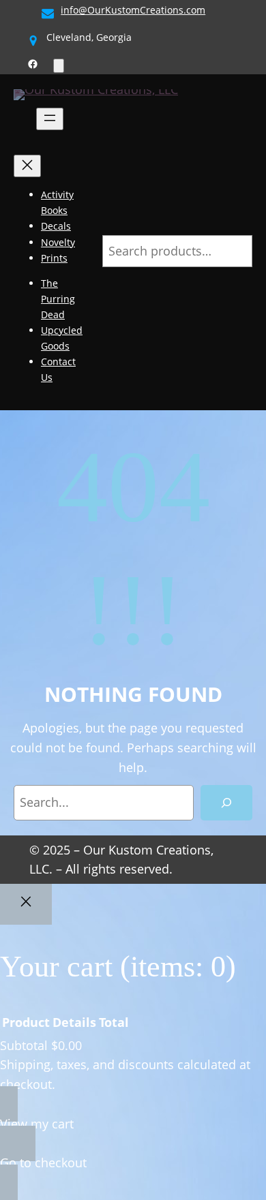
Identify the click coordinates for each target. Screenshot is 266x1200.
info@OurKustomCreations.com (133, 9)
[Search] (226, 802)
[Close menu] (27, 166)
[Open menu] (49, 119)
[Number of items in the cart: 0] (58, 66)
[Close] (26, 904)
